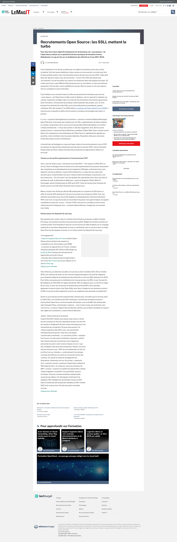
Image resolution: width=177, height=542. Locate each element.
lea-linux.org (48, 263)
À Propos (58, 498)
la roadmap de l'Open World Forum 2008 (90, 108)
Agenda (81, 509)
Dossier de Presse (84, 516)
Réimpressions (60, 516)
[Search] (173, 12)
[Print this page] (33, 78)
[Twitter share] (33, 69)
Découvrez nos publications (166, 1)
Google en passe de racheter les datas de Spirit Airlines (125, 97)
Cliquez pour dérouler (49, 266)
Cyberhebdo (44, 5)
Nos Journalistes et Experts (86, 512)
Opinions (104, 505)
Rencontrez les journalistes (63, 505)
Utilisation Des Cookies (62, 512)
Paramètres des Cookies (74, 535)
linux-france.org (54, 261)
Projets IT (11, 5)
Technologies (82, 505)
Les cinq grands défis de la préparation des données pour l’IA (124, 155)
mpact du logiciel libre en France (54, 238)
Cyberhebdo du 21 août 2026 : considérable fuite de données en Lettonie (125, 102)
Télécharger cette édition (126, 143)
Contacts (58, 509)
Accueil (35, 28)
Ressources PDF (34, 5)
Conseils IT (105, 501)
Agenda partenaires (21, 5)
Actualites (44, 36)
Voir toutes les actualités (126, 109)
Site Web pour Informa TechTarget (88, 498)
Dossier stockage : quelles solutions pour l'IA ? (86, 407)
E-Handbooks (105, 498)
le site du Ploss (46, 252)
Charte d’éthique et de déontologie (65, 501)
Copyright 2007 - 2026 (64, 533)
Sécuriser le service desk (43, 414)
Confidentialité (62, 535)
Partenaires (82, 501)
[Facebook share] (33, 64)
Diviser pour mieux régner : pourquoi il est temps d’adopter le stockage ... (125, 162)
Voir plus (126, 168)
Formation (41, 28)
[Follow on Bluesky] (170, 6)
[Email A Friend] (33, 82)
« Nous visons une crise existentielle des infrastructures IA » (123, 91)
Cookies (3, 5)
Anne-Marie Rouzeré (52, 62)
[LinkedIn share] (33, 73)
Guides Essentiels (107, 509)
